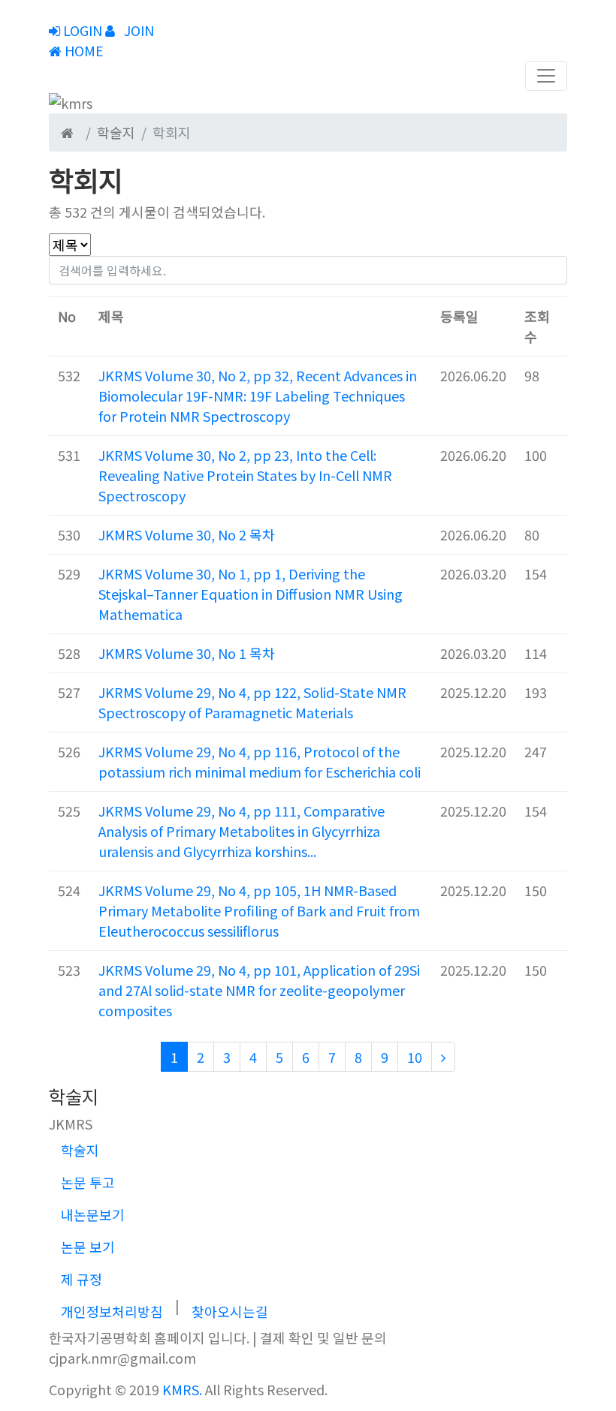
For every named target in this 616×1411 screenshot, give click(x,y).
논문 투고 (88, 1182)
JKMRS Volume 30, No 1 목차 (186, 653)
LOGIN (81, 30)
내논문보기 (93, 1214)
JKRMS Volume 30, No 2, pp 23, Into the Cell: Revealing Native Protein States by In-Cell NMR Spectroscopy (245, 475)
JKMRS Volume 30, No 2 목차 (186, 534)
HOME (83, 50)
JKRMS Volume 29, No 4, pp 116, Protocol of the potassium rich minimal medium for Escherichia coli (259, 761)
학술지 (80, 1150)
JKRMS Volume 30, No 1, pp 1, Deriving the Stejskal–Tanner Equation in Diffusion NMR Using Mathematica (250, 594)
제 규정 (81, 1279)
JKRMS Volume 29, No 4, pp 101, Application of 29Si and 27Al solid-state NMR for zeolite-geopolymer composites (259, 990)
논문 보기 (88, 1246)
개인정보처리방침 (112, 1311)
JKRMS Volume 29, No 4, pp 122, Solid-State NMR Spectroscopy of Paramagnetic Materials (252, 702)
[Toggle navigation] (546, 76)
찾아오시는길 (230, 1311)
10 (414, 1057)
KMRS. (182, 1389)
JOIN (137, 30)
